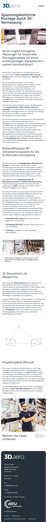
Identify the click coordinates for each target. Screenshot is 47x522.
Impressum (32, 519)
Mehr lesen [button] (39, 436)
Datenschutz (16, 516)
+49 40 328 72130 (10, 492)
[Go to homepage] (23, 457)
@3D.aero (7, 478)
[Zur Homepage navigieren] (10, 5)
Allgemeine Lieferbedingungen (15, 519)
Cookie (6, 516)
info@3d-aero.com (11, 485)
